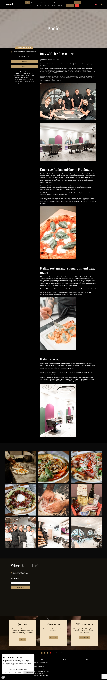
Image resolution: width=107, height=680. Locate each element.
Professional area (62, 652)
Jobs (77, 5)
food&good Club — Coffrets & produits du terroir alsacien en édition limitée (46, 5)
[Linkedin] (47, 653)
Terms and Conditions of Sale (41, 675)
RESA (42, 659)
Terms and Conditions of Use (40, 662)
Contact (55, 652)
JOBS (64, 659)
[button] (96, 4)
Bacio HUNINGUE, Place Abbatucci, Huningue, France (25, 52)
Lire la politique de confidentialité (11, 667)
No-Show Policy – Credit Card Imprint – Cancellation (41, 665)
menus (24, 66)
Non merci (7, 672)
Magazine (77, 2)
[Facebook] (42, 653)
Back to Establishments (24, 48)
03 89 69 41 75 (24, 57)
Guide (27, 2)
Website (24, 61)
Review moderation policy (40, 669)
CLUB (87, 659)
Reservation (70, 5)
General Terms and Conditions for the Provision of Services (42, 672)
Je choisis (18, 672)
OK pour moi (29, 672)
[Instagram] (44, 653)
